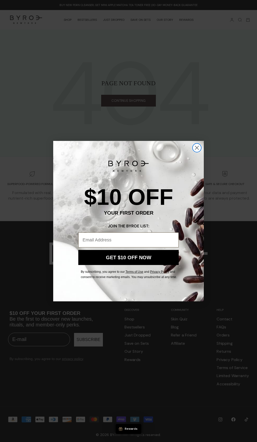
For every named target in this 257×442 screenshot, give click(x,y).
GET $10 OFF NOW (128, 257)
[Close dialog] (196, 147)
